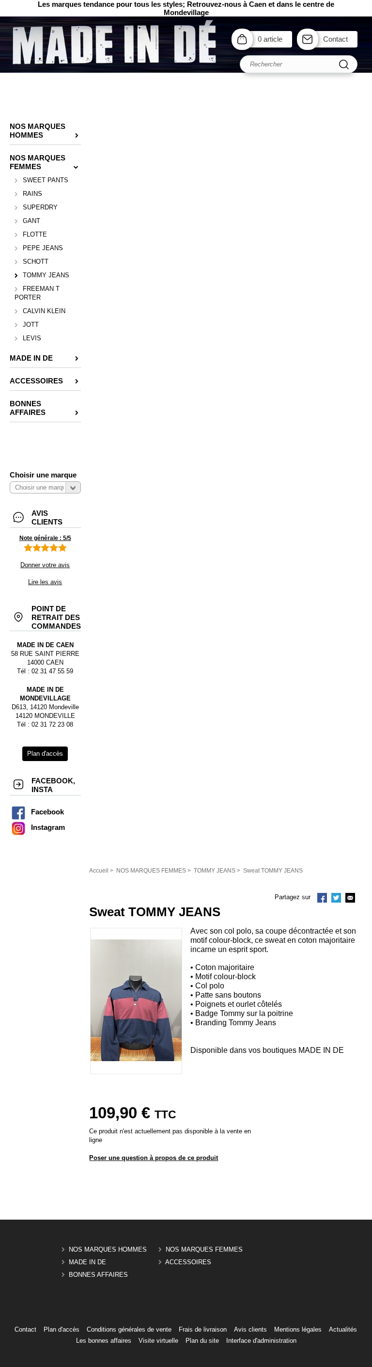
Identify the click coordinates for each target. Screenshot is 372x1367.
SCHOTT (35, 261)
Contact (335, 39)
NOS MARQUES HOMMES (108, 1249)
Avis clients (250, 1329)
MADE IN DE (87, 1262)
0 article (270, 39)
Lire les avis (45, 582)
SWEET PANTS (45, 180)
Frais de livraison (203, 1329)
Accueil (98, 870)
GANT (31, 220)
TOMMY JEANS (46, 275)
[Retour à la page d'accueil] (186, 70)
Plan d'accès (61, 1329)
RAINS (32, 193)
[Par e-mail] (350, 899)
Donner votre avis (45, 565)
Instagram (48, 827)
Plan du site (202, 1340)
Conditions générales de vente (129, 1329)
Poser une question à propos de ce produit (153, 1157)
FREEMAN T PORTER (37, 293)
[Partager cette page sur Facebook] (322, 899)
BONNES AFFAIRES (98, 1274)
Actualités (343, 1329)
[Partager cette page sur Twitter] (336, 899)
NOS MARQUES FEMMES (204, 1249)
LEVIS (32, 338)
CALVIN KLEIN (44, 311)
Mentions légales (298, 1329)
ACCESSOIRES (188, 1262)
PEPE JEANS (43, 248)
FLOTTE (35, 234)
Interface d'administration (261, 1340)
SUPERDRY (40, 207)
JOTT (31, 324)
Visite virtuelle (158, 1340)
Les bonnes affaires (103, 1340)
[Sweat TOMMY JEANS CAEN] (136, 1059)
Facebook (47, 812)
